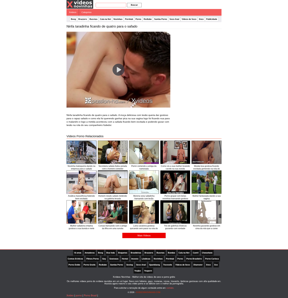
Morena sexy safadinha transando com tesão (143, 197)
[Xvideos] (79, 4)
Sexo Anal (174, 19)
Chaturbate (207, 252)
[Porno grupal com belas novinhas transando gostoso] (175, 182)
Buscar (134, 5)
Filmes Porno (92, 258)
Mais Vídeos (144, 235)
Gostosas (113, 258)
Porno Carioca (212, 258)
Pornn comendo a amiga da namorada (143, 167)
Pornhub (129, 19)
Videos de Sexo (189, 19)
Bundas (171, 252)
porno (79, 295)
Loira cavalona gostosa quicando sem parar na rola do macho (144, 228)
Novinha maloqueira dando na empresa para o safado (81, 167)
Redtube (148, 19)
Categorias (87, 12)
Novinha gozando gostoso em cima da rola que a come (206, 227)
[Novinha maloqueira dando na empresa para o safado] (81, 152)
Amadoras (90, 252)
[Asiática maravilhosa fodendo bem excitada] (81, 182)
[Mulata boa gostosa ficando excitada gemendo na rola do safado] (206, 152)
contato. (170, 287)
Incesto (134, 258)
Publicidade (211, 19)
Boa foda (110, 252)
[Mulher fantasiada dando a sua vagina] (206, 182)
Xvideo (70, 295)
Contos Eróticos (75, 258)
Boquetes (122, 252)
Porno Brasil (90, 295)
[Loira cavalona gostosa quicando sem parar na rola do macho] (144, 211)
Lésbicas (146, 258)
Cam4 (195, 252)
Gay (104, 258)
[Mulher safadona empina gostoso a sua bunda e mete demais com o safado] (81, 211)
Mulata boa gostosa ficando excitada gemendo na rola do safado (206, 169)
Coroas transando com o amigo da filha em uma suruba (112, 227)
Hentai (125, 258)
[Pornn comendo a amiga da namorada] (144, 152)
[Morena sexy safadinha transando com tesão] (144, 182)
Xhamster (198, 264)
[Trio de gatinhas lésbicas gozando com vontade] (175, 211)
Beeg (73, 19)
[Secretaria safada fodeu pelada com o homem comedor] (113, 152)
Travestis (167, 264)
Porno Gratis (90, 264)
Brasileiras (136, 252)
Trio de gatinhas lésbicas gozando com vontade (175, 227)
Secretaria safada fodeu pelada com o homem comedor (112, 167)
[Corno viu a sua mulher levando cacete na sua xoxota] (175, 152)
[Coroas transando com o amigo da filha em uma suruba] (113, 211)
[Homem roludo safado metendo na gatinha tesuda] (113, 182)
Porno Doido (74, 264)
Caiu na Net (105, 19)
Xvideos (72, 12)
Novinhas (118, 19)
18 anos (77, 252)
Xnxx (201, 19)
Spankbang (154, 264)
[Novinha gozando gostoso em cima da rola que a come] (206, 211)
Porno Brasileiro (194, 258)
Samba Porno (160, 19)
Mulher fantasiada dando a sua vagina (206, 197)
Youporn (148, 270)
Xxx (216, 264)
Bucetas (94, 19)
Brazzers (82, 19)
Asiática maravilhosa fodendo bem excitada (81, 197)
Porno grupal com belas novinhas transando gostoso (175, 197)
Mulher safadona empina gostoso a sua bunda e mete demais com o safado (81, 228)
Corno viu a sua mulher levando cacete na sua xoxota (175, 167)
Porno (138, 19)
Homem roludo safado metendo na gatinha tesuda (112, 197)
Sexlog (129, 264)
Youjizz (137, 270)
